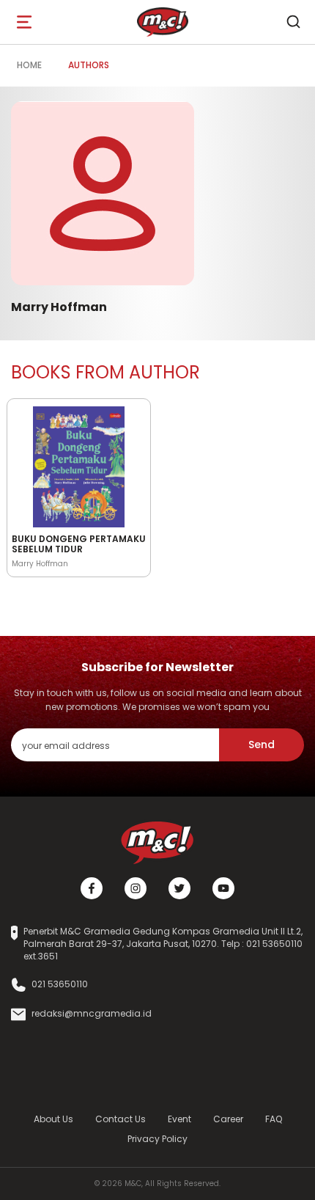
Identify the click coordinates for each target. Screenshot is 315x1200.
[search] (293, 22)
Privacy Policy (157, 1139)
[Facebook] (92, 888)
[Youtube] (223, 888)
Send (261, 744)
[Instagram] (136, 888)
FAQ (273, 1119)
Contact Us (120, 1119)
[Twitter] (179, 888)
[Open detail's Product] (78, 464)
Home (29, 65)
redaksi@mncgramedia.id (92, 1014)
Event (179, 1119)
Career (228, 1119)
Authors (88, 65)
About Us (53, 1119)
